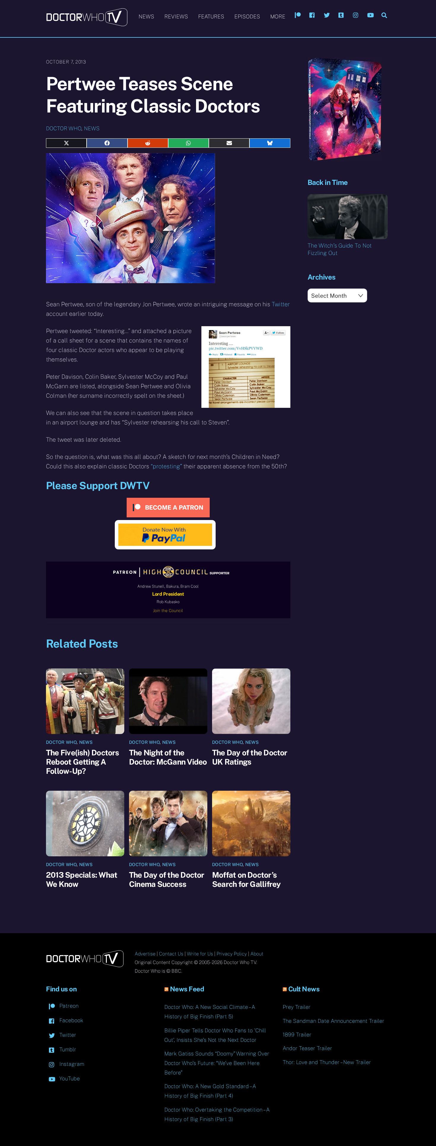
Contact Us (171, 954)
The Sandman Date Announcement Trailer (333, 1021)
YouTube (69, 1078)
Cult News (304, 989)
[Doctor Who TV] (87, 23)
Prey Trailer (297, 1007)
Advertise (145, 954)
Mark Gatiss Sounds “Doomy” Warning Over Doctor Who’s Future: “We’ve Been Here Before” (216, 1063)
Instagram (71, 1064)
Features (211, 16)
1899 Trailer (297, 1034)
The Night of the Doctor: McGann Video (168, 757)
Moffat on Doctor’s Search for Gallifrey (246, 879)
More (277, 16)
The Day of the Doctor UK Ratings (249, 757)
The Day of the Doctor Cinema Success (166, 879)
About (256, 954)
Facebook (70, 1020)
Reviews (176, 16)
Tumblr (67, 1049)
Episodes (247, 16)
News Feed (187, 989)
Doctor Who (63, 128)
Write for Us (200, 954)
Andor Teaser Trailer (307, 1048)
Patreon (68, 1006)
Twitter (281, 304)
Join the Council (168, 610)
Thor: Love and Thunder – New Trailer (327, 1062)
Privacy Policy (232, 954)
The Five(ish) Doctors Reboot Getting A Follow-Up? (82, 762)
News (146, 16)
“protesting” (166, 466)
